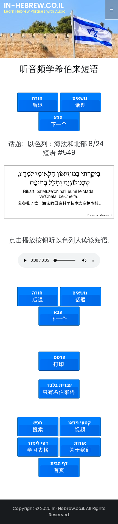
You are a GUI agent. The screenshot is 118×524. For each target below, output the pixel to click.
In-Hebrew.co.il (34, 5)
